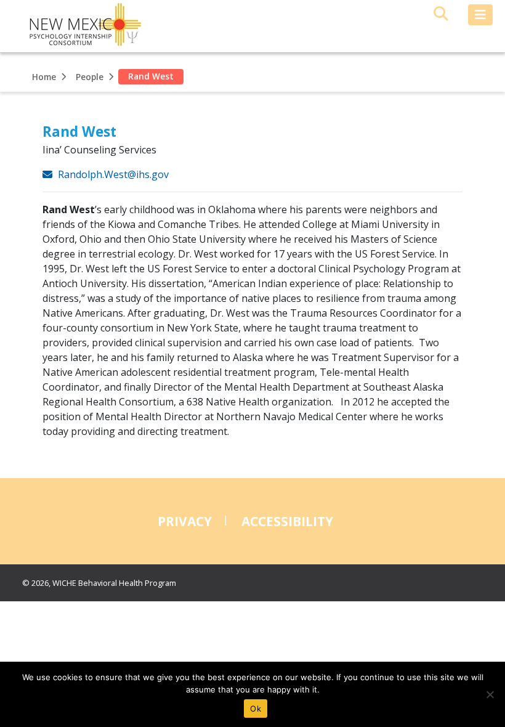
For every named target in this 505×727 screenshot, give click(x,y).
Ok (255, 708)
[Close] (489, 694)
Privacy (185, 521)
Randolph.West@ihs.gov (112, 174)
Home (44, 77)
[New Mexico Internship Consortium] (77, 26)
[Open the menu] (480, 14)
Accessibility (287, 521)
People (89, 77)
